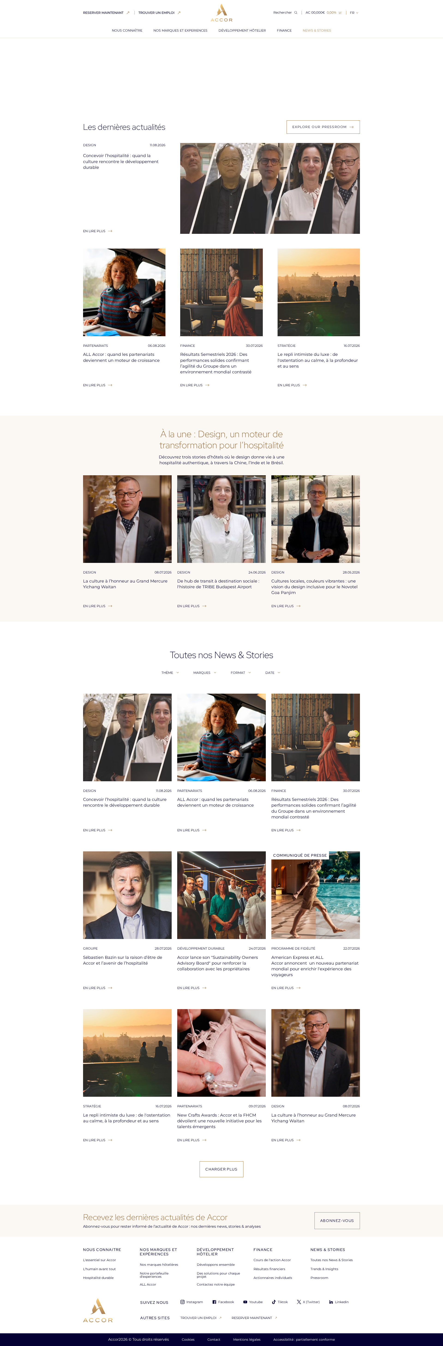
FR (352, 13)
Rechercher (282, 12)
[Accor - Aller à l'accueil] (221, 12)
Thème (167, 673)
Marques (201, 673)
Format (238, 673)
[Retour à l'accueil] (98, 1310)
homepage (92, 46)
